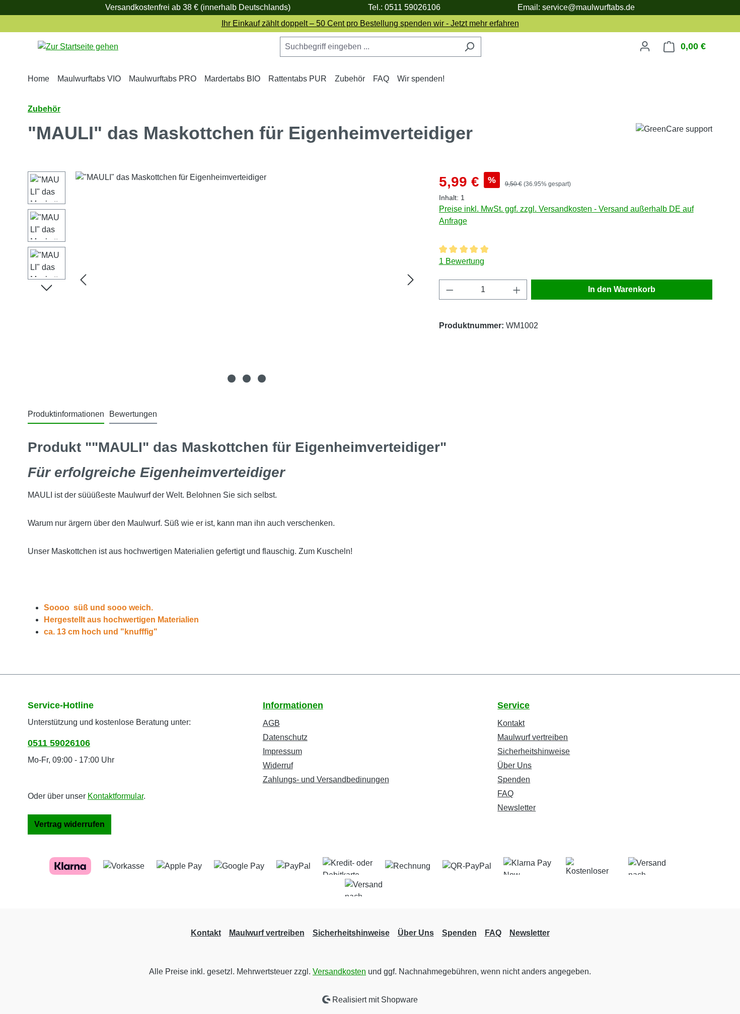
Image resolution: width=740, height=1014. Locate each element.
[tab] (66, 415)
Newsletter (516, 807)
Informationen (293, 705)
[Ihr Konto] (645, 46)
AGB (271, 723)
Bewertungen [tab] (133, 414)
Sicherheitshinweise (533, 751)
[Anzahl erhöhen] (517, 290)
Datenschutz (285, 737)
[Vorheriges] (83, 279)
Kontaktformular (115, 796)
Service (513, 705)
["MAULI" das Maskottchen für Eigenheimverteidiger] (247, 279)
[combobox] (369, 47)
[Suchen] (469, 47)
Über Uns (514, 765)
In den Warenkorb (621, 289)
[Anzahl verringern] (449, 290)
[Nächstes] (410, 279)
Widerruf (278, 765)
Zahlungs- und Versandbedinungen (326, 779)
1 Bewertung (461, 261)
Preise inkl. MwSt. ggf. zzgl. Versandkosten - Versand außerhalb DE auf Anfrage (566, 215)
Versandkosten (339, 971)
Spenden (513, 779)
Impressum (282, 751)
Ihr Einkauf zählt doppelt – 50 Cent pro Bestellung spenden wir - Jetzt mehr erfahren (370, 23)
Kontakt (511, 723)
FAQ (505, 793)
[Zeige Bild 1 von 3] (232, 379)
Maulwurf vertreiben (532, 737)
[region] (223, 279)
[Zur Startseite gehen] (78, 46)
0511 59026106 (59, 743)
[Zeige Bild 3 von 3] (262, 379)
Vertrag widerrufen (69, 824)
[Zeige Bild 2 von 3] (247, 379)
